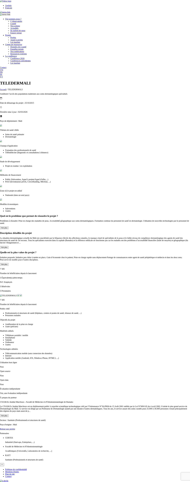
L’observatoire (16, 21)
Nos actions (15, 26)
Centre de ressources (13, 44)
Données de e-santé (18, 47)
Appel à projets (16, 40)
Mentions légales (12, 472)
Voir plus (4, 228)
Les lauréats (15, 42)
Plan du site (10, 474)
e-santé (13, 23)
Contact (8, 476)
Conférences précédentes (20, 61)
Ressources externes (18, 54)
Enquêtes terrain (17, 49)
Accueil (3, 89)
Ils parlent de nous (17, 30)
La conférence (11, 56)
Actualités (14, 28)
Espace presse (16, 33)
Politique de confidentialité (16, 469)
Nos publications (17, 51)
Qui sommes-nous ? (13, 19)
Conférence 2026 (17, 58)
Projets (8, 35)
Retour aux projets (7, 429)
